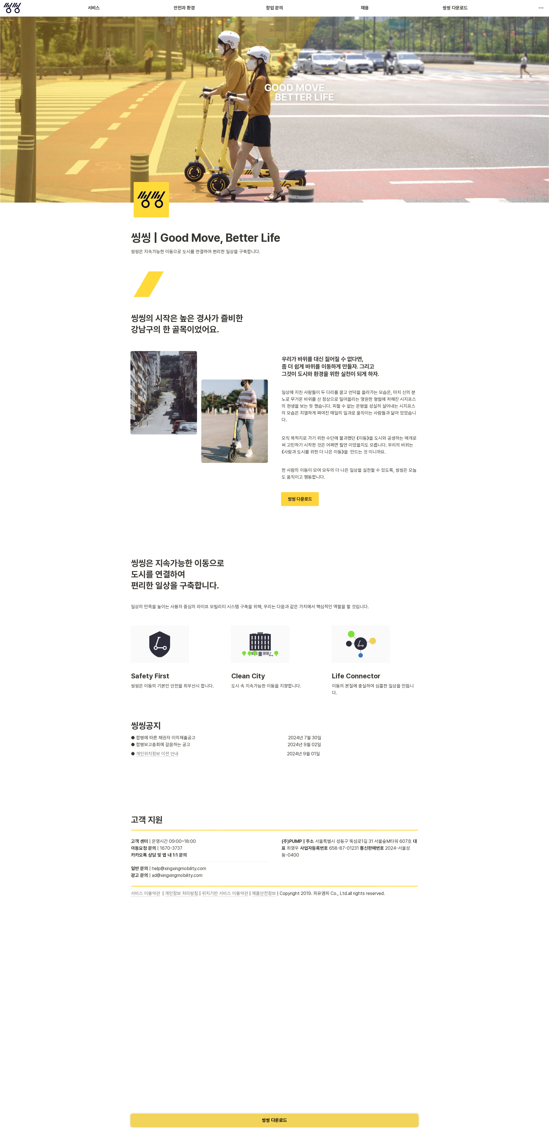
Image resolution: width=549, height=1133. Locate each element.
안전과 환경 (184, 8)
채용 (365, 8)
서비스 (94, 8)
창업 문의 (274, 8)
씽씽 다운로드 (455, 8)
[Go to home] (12, 8)
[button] (541, 8)
